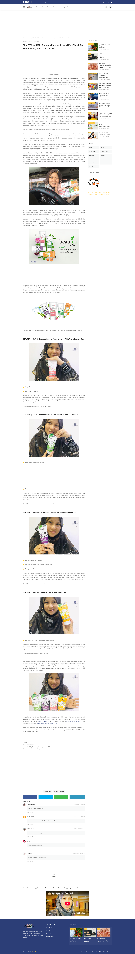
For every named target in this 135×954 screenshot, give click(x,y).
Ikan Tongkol (90, 43)
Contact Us (94, 951)
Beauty (69, 7)
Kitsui (89, 132)
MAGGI (89, 113)
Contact (60, 2)
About (40, 2)
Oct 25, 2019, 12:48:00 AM (79, 853)
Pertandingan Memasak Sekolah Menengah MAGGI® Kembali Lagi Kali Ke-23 (105, 115)
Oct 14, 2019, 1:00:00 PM (79, 841)
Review (55, 7)
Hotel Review (49, 931)
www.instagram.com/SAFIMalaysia (47, 723)
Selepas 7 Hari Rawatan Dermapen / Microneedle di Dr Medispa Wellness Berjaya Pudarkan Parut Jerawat (105, 75)
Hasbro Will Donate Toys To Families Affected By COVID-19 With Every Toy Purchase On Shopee (105, 95)
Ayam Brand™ (91, 83)
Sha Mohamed (31, 804)
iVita (89, 63)
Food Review (49, 928)
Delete (31, 812)
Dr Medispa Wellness (92, 73)
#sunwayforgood (91, 103)
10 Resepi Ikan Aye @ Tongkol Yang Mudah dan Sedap (104, 45)
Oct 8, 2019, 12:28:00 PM (79, 804)
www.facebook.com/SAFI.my (74, 721)
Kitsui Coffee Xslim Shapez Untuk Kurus (104, 133)
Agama (90, 147)
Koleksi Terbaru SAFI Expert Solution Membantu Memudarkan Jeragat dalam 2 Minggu (104, 55)
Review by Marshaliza (59, 791)
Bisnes (102, 147)
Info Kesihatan (104, 151)
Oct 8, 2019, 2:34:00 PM (80, 816)
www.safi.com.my (42, 721)
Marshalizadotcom (36, 951)
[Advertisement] (67, 23)
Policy (44, 2)
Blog (43, 7)
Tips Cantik (91, 163)
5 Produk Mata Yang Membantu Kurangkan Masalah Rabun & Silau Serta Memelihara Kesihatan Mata (105, 65)
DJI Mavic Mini (92, 151)
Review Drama (50, 937)
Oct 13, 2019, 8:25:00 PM (79, 829)
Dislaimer (50, 2)
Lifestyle (103, 155)
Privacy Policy (102, 951)
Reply (28, 812)
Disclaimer (109, 951)
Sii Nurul (29, 853)
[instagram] (109, 2)
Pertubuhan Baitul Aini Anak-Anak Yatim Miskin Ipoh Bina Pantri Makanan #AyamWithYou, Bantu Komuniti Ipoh (105, 85)
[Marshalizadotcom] (29, 7)
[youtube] (111, 2)
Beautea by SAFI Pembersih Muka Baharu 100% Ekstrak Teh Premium (104, 124)
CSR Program (90, 93)
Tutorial (91, 166)
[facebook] (103, 2)
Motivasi (91, 159)
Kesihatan (91, 155)
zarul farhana (31, 829)
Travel (48, 7)
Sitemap (55, 2)
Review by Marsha (51, 934)
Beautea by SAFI (30, 38)
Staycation (103, 159)
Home (35, 2)
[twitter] (106, 2)
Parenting (62, 7)
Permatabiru (30, 816)
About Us (88, 951)
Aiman (28, 841)
